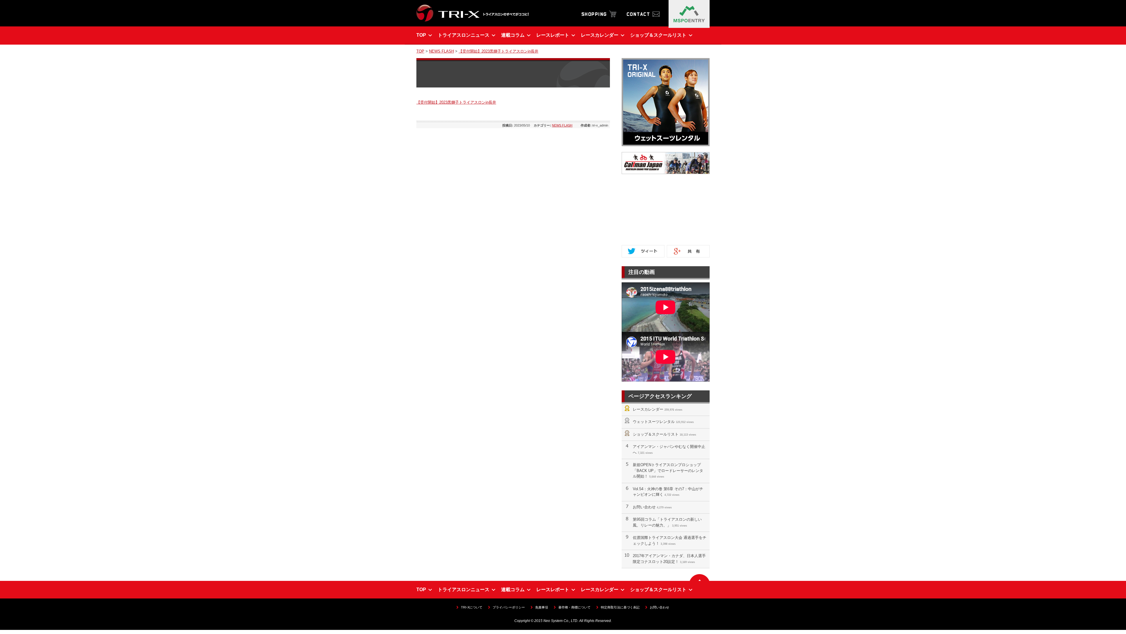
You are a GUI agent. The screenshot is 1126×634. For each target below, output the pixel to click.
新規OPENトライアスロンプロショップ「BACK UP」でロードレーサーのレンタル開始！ (668, 470)
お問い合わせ (644, 507)
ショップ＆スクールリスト (656, 434)
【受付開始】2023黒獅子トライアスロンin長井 (498, 51)
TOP (420, 51)
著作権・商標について (574, 607)
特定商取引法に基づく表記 (620, 607)
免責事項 (541, 607)
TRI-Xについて (471, 607)
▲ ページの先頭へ (699, 577)
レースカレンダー (648, 409)
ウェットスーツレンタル (654, 421)
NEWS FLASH (441, 51)
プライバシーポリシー (509, 607)
